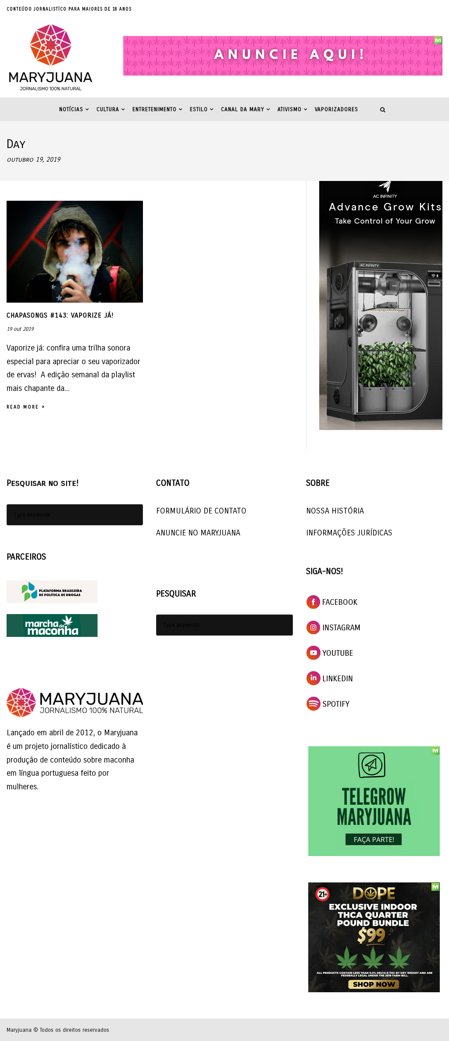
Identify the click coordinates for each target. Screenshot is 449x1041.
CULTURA (107, 109)
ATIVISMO (290, 109)
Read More (23, 407)
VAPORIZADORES (336, 109)
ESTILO (199, 109)
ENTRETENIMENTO (154, 109)
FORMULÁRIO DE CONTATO (201, 511)
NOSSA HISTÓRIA (335, 511)
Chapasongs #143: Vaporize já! (60, 315)
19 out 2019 (20, 329)
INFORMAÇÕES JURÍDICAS (349, 533)
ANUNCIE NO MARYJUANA (198, 533)
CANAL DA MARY (242, 109)
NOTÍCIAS (71, 109)
